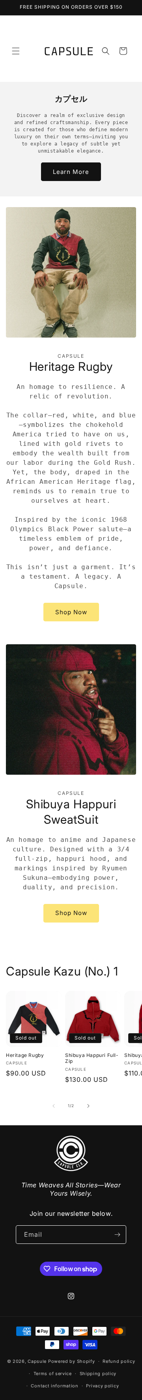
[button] (15, 51)
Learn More (71, 171)
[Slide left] (53, 1106)
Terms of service (53, 1373)
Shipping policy (98, 1373)
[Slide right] (88, 1106)
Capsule (37, 1361)
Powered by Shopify (71, 1361)
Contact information (54, 1386)
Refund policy (119, 1361)
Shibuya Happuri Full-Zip (92, 1058)
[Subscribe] (117, 1234)
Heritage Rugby (25, 1055)
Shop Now (71, 612)
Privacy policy (102, 1386)
